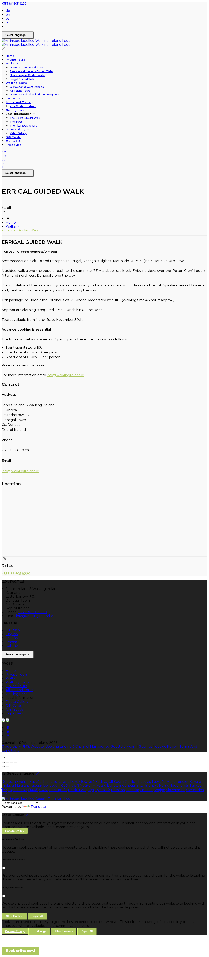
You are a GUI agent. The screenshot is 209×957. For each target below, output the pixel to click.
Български (33, 785)
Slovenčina (195, 790)
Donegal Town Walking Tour (28, 67)
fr (7, 22)
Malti (19, 785)
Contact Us (13, 141)
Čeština (67, 785)
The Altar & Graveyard (23, 125)
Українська (17, 790)
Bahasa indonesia (121, 785)
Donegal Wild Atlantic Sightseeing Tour (34, 94)
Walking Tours (17, 82)
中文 (5, 794)
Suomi (119, 782)
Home (10, 55)
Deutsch (13, 630)
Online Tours (15, 98)
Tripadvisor (14, 145)
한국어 (43, 790)
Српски (146, 790)
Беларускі (51, 785)
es (7, 18)
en (8, 15)
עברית (140, 785)
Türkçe (195, 785)
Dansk (75, 782)
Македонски (178, 782)
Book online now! (20, 951)
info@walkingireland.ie (65, 375)
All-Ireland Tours (20, 90)
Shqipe (159, 790)
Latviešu (159, 782)
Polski (73, 790)
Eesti (99, 782)
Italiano (12, 646)
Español (12, 638)
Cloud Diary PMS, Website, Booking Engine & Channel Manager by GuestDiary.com (69, 746)
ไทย (4, 790)
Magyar (86, 785)
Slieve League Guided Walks (27, 75)
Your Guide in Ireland (23, 106)
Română (118, 790)
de (8, 11)
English (12, 634)
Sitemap (145, 746)
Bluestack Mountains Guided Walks (31, 71)
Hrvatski (99, 785)
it (7, 26)
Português (58, 790)
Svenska (132, 790)
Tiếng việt (86, 790)
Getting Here (15, 110)
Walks (10, 63)
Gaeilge (131, 782)
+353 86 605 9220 (14, 4)
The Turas (16, 121)
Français (12, 642)
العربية (108, 782)
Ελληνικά (87, 782)
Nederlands (179, 785)
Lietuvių (144, 782)
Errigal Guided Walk (22, 79)
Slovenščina (175, 790)
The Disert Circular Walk (25, 117)
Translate (38, 807)
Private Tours (15, 59)
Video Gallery (18, 133)
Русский (102, 790)
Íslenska (151, 785)
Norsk (164, 785)
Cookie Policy (166, 746)
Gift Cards (13, 137)
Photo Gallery (16, 129)
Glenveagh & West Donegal (27, 86)
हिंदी (76, 785)
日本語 (33, 790)
